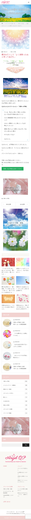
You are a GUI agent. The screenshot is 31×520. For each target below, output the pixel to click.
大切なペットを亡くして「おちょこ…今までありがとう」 (22, 270)
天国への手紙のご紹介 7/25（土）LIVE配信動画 (19, 367)
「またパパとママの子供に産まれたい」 (20, 356)
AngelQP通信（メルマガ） (8, 496)
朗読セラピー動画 (15, 389)
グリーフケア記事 (8, 486)
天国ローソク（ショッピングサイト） (23, 481)
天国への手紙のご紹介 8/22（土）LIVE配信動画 (19, 323)
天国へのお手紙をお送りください (12, 168)
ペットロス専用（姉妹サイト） (23, 489)
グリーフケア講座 (14, 413)
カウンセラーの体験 (15, 409)
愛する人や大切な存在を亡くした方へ (18, 517)
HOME (5, 466)
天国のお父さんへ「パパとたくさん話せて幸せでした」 (8, 307)
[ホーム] (2, 23)
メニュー (20, 466)
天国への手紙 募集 (7, 489)
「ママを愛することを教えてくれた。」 (20, 334)
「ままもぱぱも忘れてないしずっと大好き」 (20, 345)
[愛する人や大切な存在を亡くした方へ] (15, 461)
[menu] (28, 2)
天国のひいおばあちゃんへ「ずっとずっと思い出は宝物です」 (22, 288)
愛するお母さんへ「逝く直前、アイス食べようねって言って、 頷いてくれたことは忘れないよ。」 (8, 289)
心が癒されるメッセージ (23, 473)
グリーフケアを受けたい (23, 469)
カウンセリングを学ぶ (14, 393)
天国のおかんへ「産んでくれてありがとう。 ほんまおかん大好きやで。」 (22, 307)
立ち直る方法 (15, 401)
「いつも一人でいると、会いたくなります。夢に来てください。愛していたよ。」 (8, 271)
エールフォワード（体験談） (15, 385)
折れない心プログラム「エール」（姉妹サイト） (23, 494)
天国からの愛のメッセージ (23, 477)
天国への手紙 (13, 51)
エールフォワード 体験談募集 (8, 492)
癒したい (14, 397)
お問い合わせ (6, 501)
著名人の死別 (15, 405)
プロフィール (21, 486)
